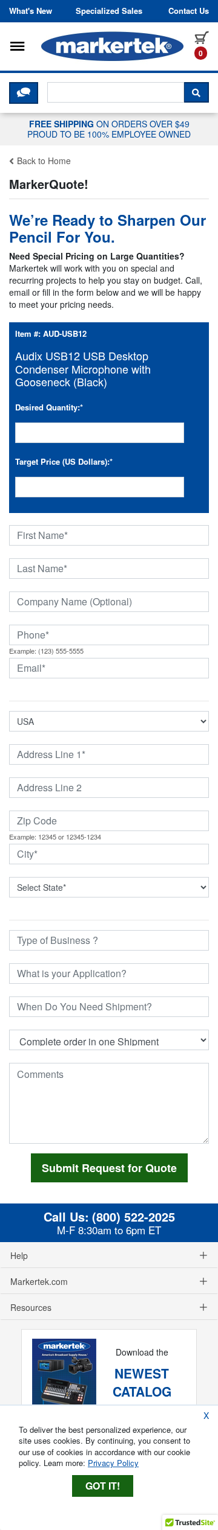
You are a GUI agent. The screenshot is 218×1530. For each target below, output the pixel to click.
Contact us (188, 10)
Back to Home (43, 161)
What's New (30, 10)
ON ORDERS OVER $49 (109, 128)
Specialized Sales (109, 10)
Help (19, 1255)
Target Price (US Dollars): (64, 461)
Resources (30, 1307)
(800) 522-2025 (133, 1217)
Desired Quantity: (49, 407)
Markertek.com (39, 1281)
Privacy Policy (113, 1462)
